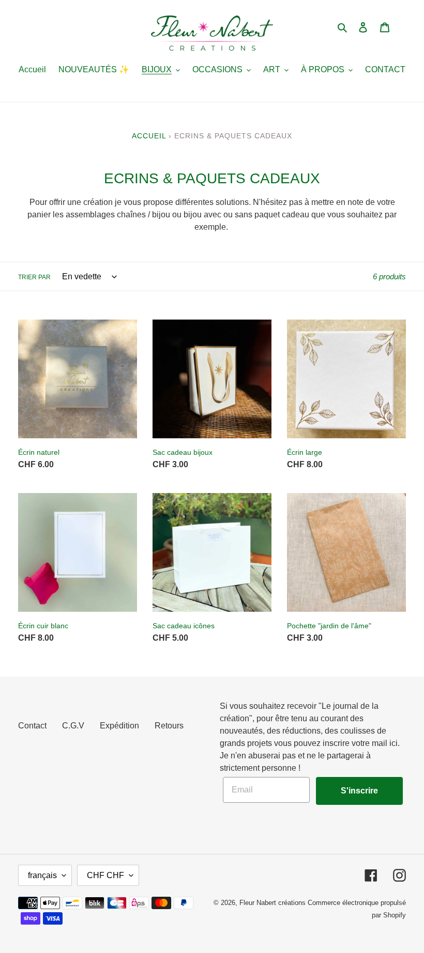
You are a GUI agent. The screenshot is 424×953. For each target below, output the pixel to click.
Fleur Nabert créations (272, 903)
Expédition (119, 725)
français (42, 875)
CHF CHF (105, 875)
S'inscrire (359, 790)
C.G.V (73, 725)
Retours (169, 725)
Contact (32, 725)
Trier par (34, 277)
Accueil (149, 136)
